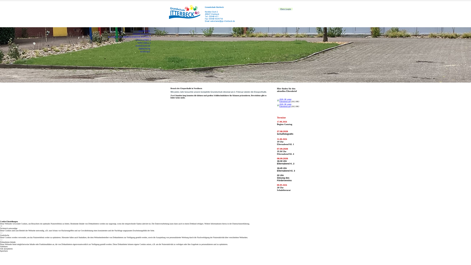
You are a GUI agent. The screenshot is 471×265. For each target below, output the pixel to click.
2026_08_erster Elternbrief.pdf (285, 100)
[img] (184, 12)
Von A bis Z (143, 43)
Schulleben (142, 40)
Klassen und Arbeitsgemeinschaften (128, 37)
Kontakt (145, 52)
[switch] (1, 226)
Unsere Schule (141, 34)
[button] (125, 246)
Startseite (144, 31)
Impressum (144, 49)
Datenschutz (143, 46)
